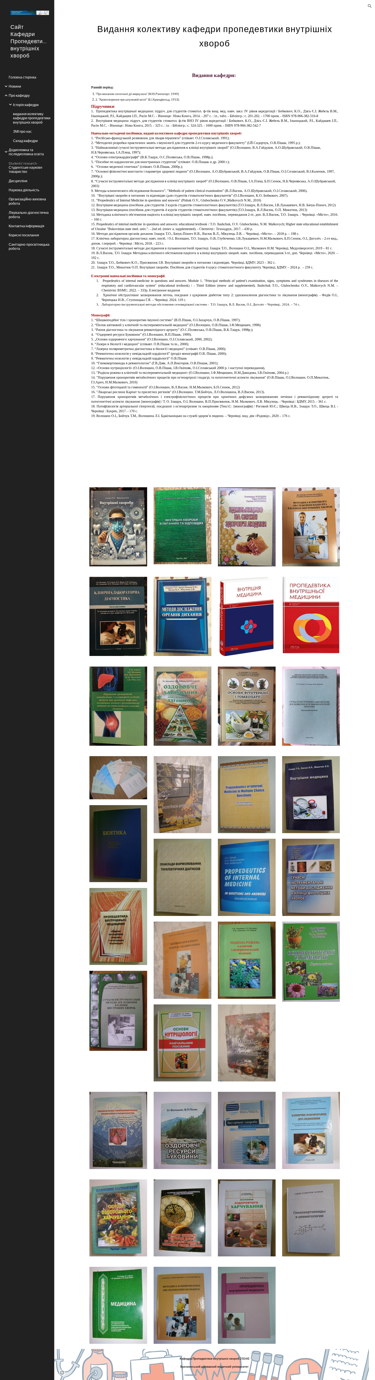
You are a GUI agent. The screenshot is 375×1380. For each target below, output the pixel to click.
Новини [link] (15, 86)
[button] (370, 6)
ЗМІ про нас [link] (22, 131)
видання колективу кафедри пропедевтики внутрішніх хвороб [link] (31, 118)
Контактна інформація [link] (26, 226)
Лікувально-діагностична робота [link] (29, 214)
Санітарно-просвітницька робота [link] (29, 246)
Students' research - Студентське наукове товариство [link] (25, 167)
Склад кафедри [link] (25, 141)
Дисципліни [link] (18, 181)
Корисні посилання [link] (24, 235)
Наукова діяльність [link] (24, 190)
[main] (214, 34)
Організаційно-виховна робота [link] (27, 201)
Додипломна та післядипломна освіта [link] (26, 152)
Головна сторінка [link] (22, 77)
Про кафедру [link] (19, 95)
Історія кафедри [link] (26, 105)
